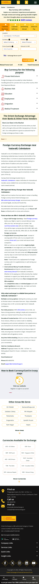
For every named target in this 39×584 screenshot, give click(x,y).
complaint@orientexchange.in (16, 509)
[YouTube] (34, 563)
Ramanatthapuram (28, 407)
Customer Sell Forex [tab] (15, 28)
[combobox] (19, 36)
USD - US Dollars (10, 446)
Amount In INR (25, 46)
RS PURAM (10, 407)
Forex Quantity (7, 46)
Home (24, 579)
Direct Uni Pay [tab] (34, 28)
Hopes (28, 425)
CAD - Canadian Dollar (28, 466)
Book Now (27, 60)
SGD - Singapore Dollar (27, 453)
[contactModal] (18, 2)
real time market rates (11, 226)
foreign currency (32, 219)
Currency (5, 39)
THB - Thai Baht (10, 466)
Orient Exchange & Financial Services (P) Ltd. (19, 572)
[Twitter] (12, 563)
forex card (13, 240)
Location (5, 33)
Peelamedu (10, 416)
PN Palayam (28, 411)
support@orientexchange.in (13, 364)
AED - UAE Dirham (10, 459)
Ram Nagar (10, 425)
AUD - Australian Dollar (27, 459)
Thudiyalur (28, 416)
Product (23, 39)
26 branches (21, 310)
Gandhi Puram (28, 420)
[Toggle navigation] (35, 2)
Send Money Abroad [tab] (24, 28)
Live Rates (5, 579)
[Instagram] (19, 563)
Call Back (14, 579)
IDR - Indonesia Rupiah (10, 472)
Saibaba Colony (10, 411)
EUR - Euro (28, 446)
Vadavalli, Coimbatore (8, 180)
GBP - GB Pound (10, 453)
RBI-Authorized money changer (10, 200)
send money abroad (10, 271)
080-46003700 (11, 502)
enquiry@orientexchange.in (15, 507)
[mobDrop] (26, 2)
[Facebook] (5, 563)
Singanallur (10, 420)
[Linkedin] (26, 563)
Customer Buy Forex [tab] (5, 28)
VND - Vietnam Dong (28, 472)
